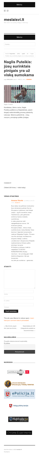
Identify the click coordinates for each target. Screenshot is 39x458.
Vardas (6, 294)
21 (27, 53)
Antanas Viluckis (17, 200)
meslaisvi (10, 79)
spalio (23, 53)
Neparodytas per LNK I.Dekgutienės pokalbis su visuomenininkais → (28, 328)
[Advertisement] (19, 140)
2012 (18, 53)
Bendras (29, 79)
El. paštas (6, 300)
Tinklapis (6, 307)
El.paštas (7, 343)
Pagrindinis (12, 53)
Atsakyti (17, 202)
